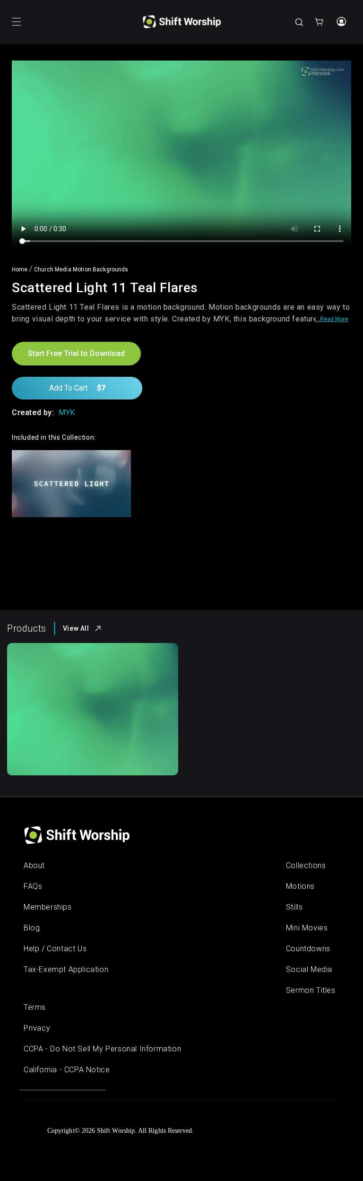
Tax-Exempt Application (66, 969)
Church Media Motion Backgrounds (81, 269)
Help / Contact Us (55, 948)
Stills (294, 907)
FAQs (33, 886)
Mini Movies (307, 927)
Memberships (48, 907)
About (34, 865)
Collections (306, 865)
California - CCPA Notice (67, 1069)
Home (20, 269)
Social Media (309, 969)
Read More (334, 319)
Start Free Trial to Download (76, 353)
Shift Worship (116, 1130)
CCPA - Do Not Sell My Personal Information (102, 1048)
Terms (35, 1007)
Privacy (37, 1028)
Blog (32, 927)
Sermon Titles (311, 990)
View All (76, 628)
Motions (300, 886)
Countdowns (308, 948)
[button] (16, 21)
